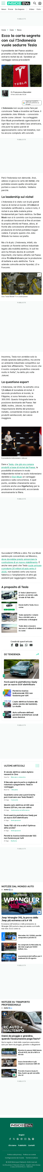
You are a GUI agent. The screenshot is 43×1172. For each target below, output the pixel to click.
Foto (39, 9)
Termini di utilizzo (32, 1158)
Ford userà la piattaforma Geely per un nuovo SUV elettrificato (20, 816)
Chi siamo (12, 1145)
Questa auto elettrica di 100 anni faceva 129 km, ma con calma (19, 806)
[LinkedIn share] (21, 645)
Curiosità (14, 800)
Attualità (14, 790)
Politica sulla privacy (14, 1154)
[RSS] (29, 1139)
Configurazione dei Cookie (14, 1158)
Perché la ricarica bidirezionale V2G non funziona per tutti (20, 837)
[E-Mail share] (31, 645)
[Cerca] (34, 3)
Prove (10, 9)
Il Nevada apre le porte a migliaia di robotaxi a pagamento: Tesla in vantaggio (20, 784)
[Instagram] (21, 1139)
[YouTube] (25, 1139)
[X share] (16, 645)
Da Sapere (19, 9)
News (3, 9)
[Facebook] (10, 1139)
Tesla (11, 30)
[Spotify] (33, 1139)
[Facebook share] (12, 645)
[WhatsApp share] (26, 645)
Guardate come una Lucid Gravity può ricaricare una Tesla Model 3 (19, 796)
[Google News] (17, 1139)
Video (31, 9)
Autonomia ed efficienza (20, 810)
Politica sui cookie (29, 1154)
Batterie (14, 841)
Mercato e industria (18, 777)
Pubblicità (22, 1145)
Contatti (31, 1145)
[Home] (18, 3)
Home (3, 30)
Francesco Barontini (22, 92)
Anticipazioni (16, 820)
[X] (14, 1139)
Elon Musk (17, 477)
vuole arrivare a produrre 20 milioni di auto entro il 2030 (21, 568)
